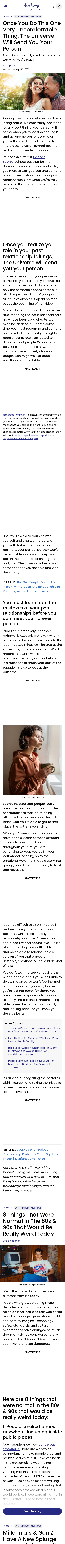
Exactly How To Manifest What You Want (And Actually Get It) (33, 1040)
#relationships (20, 435)
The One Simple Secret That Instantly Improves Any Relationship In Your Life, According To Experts (31, 586)
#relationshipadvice (40, 435)
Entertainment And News (28, 16)
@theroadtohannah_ (15, 414)
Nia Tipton (9, 65)
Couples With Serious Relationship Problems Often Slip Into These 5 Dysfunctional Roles (30, 1154)
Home (6, 16)
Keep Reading (32, 1511)
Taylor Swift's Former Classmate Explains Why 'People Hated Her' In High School (34, 1030)
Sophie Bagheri (11, 1240)
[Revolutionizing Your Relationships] (32, 6)
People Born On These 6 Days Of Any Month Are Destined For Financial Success (31, 1064)
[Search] (51, 6)
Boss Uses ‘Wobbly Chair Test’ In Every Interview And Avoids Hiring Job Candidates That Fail (32, 1051)
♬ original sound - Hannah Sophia (28, 437)
